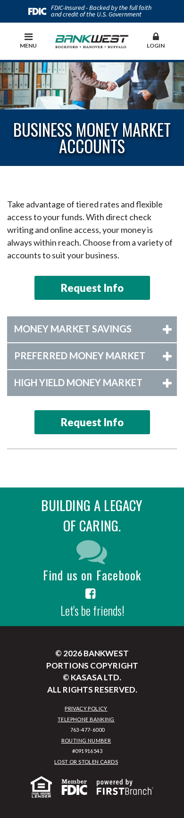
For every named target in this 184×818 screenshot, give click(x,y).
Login (156, 45)
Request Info (92, 287)
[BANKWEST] (92, 40)
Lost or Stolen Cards (86, 762)
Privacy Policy (86, 708)
